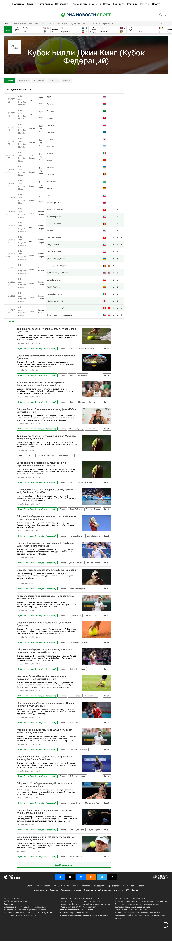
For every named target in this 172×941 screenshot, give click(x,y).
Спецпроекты (40, 890)
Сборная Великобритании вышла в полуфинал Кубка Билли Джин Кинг (46, 410)
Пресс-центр (89, 890)
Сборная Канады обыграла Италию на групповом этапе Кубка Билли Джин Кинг (44, 758)
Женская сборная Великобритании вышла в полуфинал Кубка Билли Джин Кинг (41, 677)
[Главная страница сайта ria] (76, 14)
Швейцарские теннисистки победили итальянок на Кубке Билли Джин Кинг (45, 838)
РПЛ (30, 24)
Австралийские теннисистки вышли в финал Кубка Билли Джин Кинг (45, 597)
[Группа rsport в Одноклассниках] (91, 877)
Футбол (29, 886)
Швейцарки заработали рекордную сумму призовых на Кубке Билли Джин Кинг (46, 491)
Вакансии (8, 904)
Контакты (118, 890)
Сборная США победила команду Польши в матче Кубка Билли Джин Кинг (45, 784)
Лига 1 (85, 24)
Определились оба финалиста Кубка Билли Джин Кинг (47, 570)
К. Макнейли (52, 273)
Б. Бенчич (51, 308)
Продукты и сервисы (71, 890)
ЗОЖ (66, 886)
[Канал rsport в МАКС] (60, 877)
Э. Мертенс (63, 266)
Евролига (106, 24)
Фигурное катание (43, 886)
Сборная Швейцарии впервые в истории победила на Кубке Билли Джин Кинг (46, 517)
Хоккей (74, 886)
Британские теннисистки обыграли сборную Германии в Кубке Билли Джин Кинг (41, 464)
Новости (66, 80)
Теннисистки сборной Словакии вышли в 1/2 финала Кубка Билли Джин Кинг (46, 437)
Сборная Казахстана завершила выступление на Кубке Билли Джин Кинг (44, 811)
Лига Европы (40, 24)
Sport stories (113, 886)
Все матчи (9, 321)
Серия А (65, 24)
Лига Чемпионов (19, 24)
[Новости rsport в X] (112, 877)
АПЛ (49, 24)
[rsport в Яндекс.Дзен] (70, 877)
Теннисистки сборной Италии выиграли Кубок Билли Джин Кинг (46, 330)
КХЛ (92, 24)
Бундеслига (75, 24)
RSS (127, 890)
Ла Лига (56, 24)
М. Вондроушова (66, 315)
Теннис (86, 42)
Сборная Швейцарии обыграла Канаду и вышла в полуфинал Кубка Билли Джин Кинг (44, 650)
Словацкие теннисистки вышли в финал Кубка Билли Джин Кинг (46, 357)
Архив (135, 890)
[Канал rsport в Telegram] (102, 877)
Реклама (54, 890)
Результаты (24, 80)
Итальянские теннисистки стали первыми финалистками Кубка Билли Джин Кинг (40, 383)
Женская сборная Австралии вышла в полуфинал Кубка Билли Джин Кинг (44, 731)
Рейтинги (53, 80)
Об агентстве (104, 890)
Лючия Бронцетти (54, 294)
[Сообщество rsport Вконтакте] (81, 877)
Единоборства (99, 886)
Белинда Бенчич (54, 238)
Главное (7, 24)
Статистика (39, 80)
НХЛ (98, 24)
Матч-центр (8, 29)
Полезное (142, 886)
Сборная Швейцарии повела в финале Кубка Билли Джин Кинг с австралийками (45, 544)
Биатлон (58, 886)
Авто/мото (85, 886)
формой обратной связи (140, 907)
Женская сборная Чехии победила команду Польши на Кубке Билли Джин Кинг (46, 704)
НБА (114, 24)
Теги (133, 886)
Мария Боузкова (54, 216)
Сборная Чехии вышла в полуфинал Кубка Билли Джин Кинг (44, 624)
